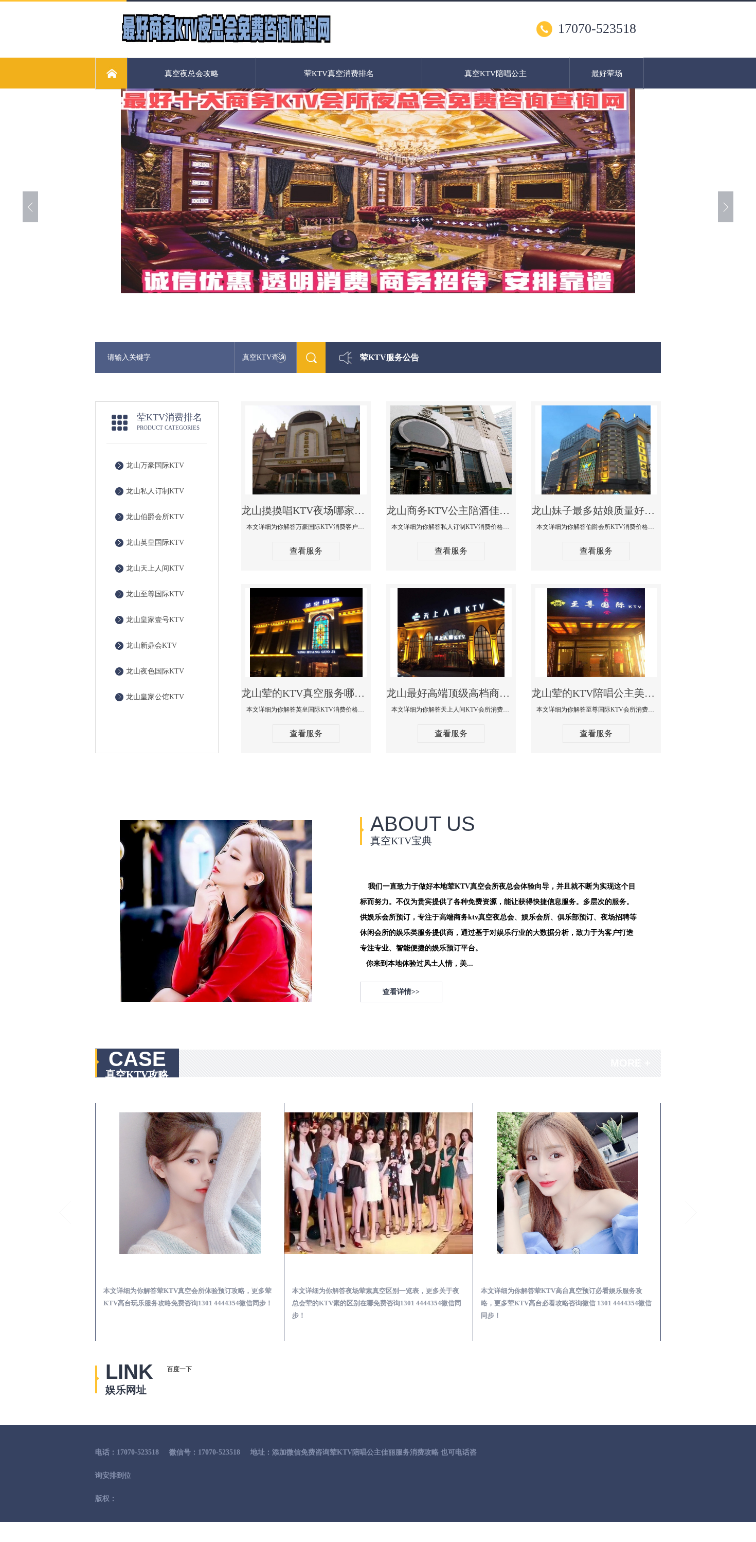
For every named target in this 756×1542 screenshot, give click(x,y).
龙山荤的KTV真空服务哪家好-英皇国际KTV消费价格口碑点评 (306, 693)
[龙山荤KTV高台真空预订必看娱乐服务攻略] (449, 1183)
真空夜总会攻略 (192, 73)
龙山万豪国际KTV (155, 465)
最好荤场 (606, 73)
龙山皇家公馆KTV (155, 697)
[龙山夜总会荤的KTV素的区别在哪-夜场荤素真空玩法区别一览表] (260, 1183)
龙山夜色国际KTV (155, 671)
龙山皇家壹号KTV (155, 620)
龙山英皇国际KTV (155, 542)
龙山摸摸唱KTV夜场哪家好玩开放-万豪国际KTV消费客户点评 (306, 510)
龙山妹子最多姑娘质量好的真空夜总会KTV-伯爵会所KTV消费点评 (596, 510)
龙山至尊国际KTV (155, 594)
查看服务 (306, 550)
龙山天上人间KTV (155, 568)
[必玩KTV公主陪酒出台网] (226, 41)
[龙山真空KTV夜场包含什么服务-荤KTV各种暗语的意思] (638, 1183)
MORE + (630, 1063)
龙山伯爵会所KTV (155, 517)
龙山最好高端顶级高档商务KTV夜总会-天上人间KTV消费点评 (451, 693)
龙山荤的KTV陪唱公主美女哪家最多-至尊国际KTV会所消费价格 (596, 693)
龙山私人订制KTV (155, 491)
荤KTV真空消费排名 (339, 73)
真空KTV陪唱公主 (495, 73)
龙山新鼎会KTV (151, 645)
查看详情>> (401, 992)
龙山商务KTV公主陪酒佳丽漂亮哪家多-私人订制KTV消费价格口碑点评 (451, 510)
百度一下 (179, 1369)
